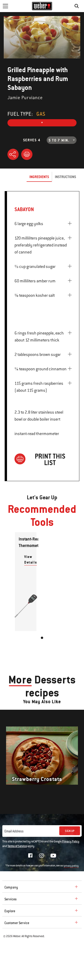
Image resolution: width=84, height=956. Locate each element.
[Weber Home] (42, 6)
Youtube (53, 855)
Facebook (30, 855)
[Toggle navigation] (5, 6)
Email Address (14, 831)
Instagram (41, 855)
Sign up (69, 831)
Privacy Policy (70, 841)
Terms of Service (17, 846)
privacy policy (71, 865)
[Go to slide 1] (42, 638)
